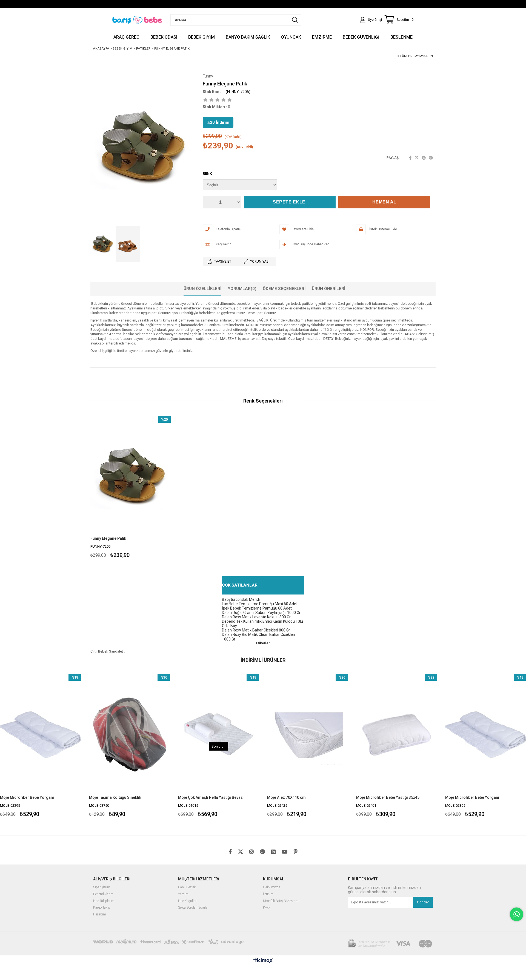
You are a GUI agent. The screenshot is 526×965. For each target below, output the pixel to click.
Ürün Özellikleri (202, 288)
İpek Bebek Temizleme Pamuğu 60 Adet (257, 608)
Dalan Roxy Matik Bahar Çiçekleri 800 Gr (256, 630)
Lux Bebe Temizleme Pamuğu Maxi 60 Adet (260, 604)
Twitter (417, 157)
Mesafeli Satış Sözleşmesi (281, 901)
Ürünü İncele (150, 488)
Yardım (183, 894)
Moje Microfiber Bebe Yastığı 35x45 (298, 797)
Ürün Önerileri (328, 288)
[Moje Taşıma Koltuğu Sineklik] (40, 734)
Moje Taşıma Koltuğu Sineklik (26, 797)
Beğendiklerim (103, 894)
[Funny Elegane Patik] (130, 476)
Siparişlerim (101, 887)
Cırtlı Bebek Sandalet (106, 651)
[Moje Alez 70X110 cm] (218, 734)
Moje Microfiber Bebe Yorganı (383, 797)
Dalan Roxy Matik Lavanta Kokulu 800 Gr (256, 617)
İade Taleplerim (103, 901)
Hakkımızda (271, 887)
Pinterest (424, 157)
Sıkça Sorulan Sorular (193, 907)
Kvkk (266, 907)
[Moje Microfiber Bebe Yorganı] (396, 734)
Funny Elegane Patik (108, 538)
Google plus (431, 157)
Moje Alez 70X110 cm (197, 797)
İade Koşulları (187, 901)
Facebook (410, 157)
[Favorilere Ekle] (40, 746)
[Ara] (295, 20)
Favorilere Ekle (130, 488)
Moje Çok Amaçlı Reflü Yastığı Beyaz (121, 797)
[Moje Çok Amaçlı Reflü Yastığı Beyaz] (129, 734)
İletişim (268, 894)
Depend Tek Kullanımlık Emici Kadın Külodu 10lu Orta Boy (262, 623)
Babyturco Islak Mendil (241, 599)
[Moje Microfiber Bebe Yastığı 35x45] (307, 734)
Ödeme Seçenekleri (284, 288)
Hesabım (99, 914)
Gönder (423, 902)
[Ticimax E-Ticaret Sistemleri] (263, 961)
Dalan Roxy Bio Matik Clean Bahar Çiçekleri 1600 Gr (258, 636)
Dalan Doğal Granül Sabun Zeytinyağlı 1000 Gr (261, 612)
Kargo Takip (101, 907)
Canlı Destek (187, 887)
